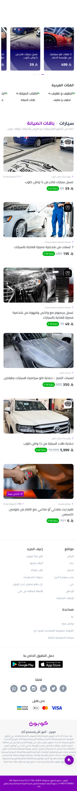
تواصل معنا (68, 623)
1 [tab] (42, 74)
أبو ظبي (70, 591)
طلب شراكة (37, 570)
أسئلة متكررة (36, 563)
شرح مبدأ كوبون (34, 556)
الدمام (70, 570)
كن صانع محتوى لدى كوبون (28, 584)
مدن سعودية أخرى (64, 577)
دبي (71, 584)
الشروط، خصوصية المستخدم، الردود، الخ (53, 630)
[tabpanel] (59, 49)
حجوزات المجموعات (33, 577)
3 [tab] (34, 74)
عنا (72, 616)
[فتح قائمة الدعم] (69, 760)
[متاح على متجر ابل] (51, 664)
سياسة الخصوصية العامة (61, 637)
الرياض (70, 556)
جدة (72, 563)
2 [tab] (38, 74)
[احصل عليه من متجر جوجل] (23, 664)
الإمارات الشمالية (65, 598)
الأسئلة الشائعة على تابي (30, 591)
